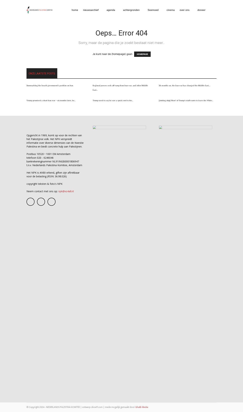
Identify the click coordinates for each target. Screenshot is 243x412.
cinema (171, 10)
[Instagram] (41, 202)
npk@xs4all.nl (66, 191)
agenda (111, 10)
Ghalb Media (141, 407)
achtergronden (131, 10)
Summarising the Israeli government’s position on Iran (50, 85)
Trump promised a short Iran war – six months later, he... (51, 100)
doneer (201, 10)
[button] (212, 10)
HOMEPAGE (142, 54)
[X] (51, 202)
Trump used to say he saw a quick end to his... (113, 100)
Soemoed (153, 10)
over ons (184, 10)
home (75, 10)
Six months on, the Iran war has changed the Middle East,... (184, 85)
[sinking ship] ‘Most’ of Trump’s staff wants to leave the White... (186, 100)
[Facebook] (31, 202)
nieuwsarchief (91, 10)
